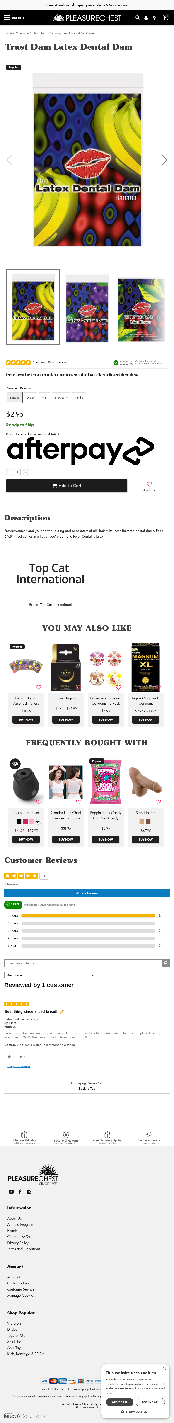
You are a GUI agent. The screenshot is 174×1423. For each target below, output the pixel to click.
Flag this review (18, 1066)
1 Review (39, 362)
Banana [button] (14, 397)
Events (12, 1230)
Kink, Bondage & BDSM (26, 1353)
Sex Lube (38, 33)
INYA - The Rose (26, 812)
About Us (14, 1218)
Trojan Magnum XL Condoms (145, 701)
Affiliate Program (20, 1224)
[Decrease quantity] (9, 472)
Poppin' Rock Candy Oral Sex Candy (105, 815)
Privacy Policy (18, 1242)
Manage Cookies (21, 1295)
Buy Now (26, 719)
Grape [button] (31, 397)
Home (8, 33)
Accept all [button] (120, 1402)
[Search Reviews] (166, 963)
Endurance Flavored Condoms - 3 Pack (105, 701)
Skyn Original (66, 698)
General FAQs (18, 1236)
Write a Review (58, 362)
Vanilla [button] (79, 397)
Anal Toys (14, 1347)
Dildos (12, 1329)
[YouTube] (11, 1191)
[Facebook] (20, 1191)
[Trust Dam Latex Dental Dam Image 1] (87, 160)
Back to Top (87, 1088)
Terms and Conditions (23, 1248)
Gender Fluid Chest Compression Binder (66, 815)
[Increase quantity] (26, 472)
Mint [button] (44, 397)
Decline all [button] (150, 1402)
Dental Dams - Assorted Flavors (26, 701)
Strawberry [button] (61, 397)
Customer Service (21, 1289)
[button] (165, 160)
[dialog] (135, 1391)
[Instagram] (29, 1191)
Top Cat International (56, 604)
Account (13, 1276)
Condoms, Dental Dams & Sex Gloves (71, 33)
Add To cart (70, 485)
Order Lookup (18, 1283)
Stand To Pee (146, 812)
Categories (22, 33)
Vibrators (14, 1323)
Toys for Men (17, 1335)
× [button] (164, 1369)
